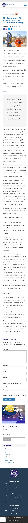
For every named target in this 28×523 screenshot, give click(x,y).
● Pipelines (5, 485)
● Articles (5, 499)
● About (5, 495)
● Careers (5, 502)
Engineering (9, 451)
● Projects (5, 497)
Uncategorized (9, 462)
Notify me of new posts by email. (15, 395)
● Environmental (18, 495)
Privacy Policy (14, 519)
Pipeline (7, 454)
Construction (9, 449)
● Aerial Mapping (7, 490)
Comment (6, 349)
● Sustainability (17, 499)
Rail (6, 458)
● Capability (17, 502)
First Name (5, 429)
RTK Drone (8, 460)
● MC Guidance (17, 485)
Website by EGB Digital (14, 520)
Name (5, 365)
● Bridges (5, 487)
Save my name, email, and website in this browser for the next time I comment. (14, 385)
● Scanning (16, 483)
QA (6, 456)
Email (5, 371)
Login (14, 521)
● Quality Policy (17, 497)
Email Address (6, 434)
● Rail (15, 487)
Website (5, 377)
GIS (6, 453)
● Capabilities (6, 483)
